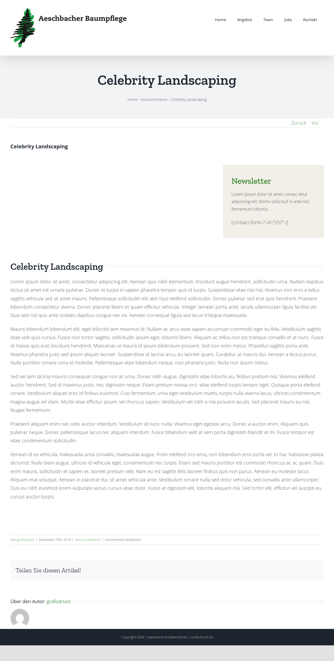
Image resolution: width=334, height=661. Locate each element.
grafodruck (25, 539)
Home (133, 99)
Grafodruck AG (202, 637)
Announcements (154, 99)
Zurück (298, 123)
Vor (315, 123)
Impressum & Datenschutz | (169, 637)
